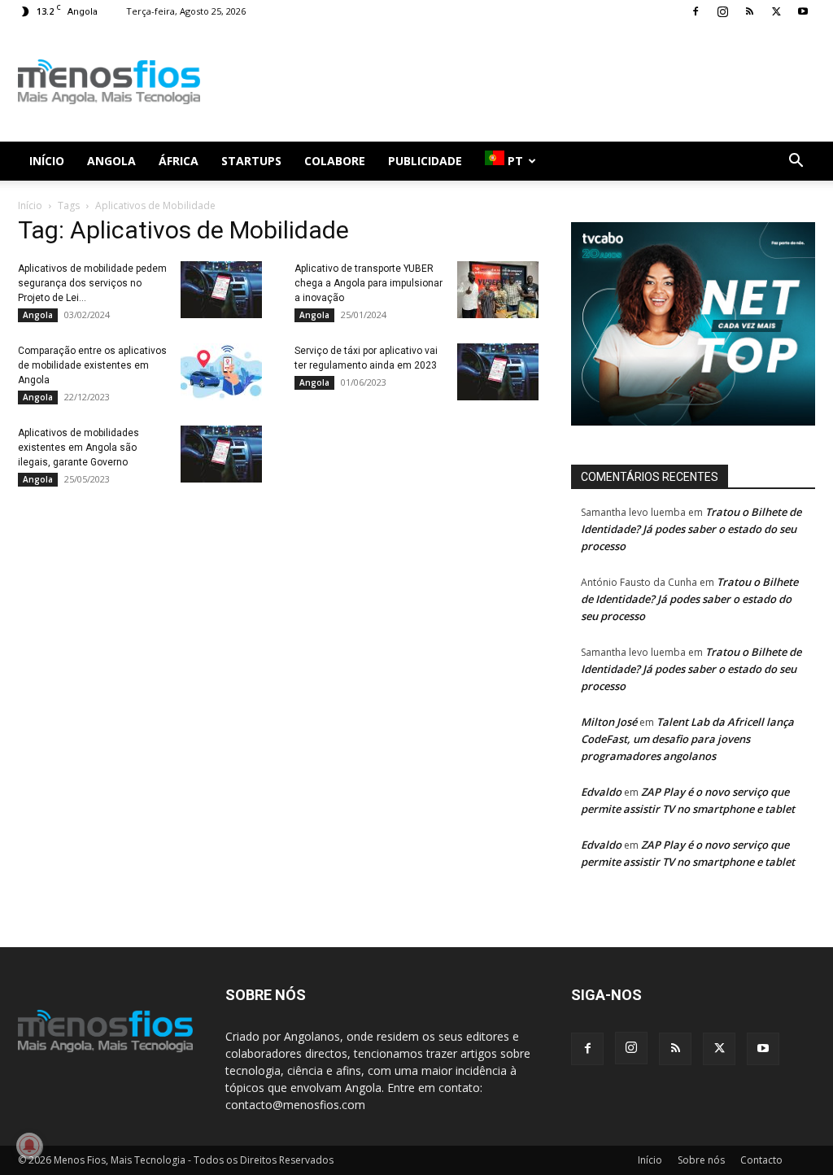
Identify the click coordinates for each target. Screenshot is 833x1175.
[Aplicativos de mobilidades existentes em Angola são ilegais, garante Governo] (221, 454)
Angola (111, 160)
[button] (795, 162)
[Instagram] (722, 11)
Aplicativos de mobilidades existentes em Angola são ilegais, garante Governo (78, 447)
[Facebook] (695, 11)
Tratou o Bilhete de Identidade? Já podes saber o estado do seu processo (691, 529)
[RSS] (749, 11)
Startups (251, 160)
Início (46, 160)
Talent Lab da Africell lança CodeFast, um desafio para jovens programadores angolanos (687, 738)
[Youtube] (803, 11)
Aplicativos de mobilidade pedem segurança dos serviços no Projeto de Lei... (92, 283)
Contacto (761, 1160)
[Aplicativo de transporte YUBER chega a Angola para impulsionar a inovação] (498, 289)
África (178, 160)
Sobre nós (701, 1160)
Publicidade (425, 160)
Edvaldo (601, 791)
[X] (776, 11)
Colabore (334, 160)
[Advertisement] (519, 82)
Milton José (609, 721)
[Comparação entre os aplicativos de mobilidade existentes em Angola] (221, 371)
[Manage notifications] (29, 1146)
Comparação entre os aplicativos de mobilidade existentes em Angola (92, 365)
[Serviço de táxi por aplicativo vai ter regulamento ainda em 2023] (498, 371)
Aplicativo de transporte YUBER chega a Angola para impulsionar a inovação (368, 283)
